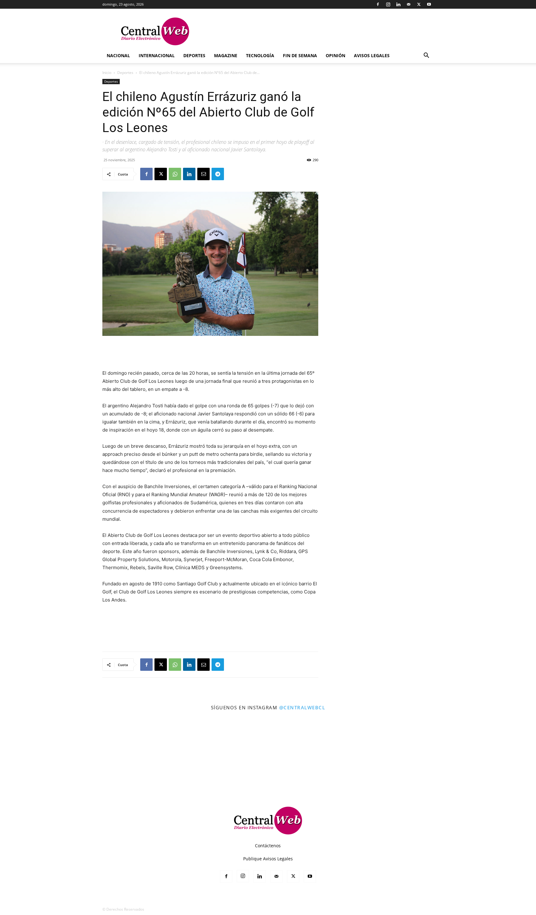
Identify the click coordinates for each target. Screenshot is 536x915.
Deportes (194, 55)
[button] (426, 56)
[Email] (203, 174)
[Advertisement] (210, 353)
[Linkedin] (398, 4)
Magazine (225, 55)
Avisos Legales (372, 55)
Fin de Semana (300, 55)
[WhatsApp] (175, 174)
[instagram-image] (33, 748)
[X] (418, 4)
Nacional (118, 55)
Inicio (106, 72)
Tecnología (260, 55)
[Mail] (408, 4)
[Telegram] (218, 174)
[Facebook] (377, 4)
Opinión (335, 55)
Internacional (157, 55)
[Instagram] (388, 4)
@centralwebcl (302, 707)
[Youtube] (429, 4)
